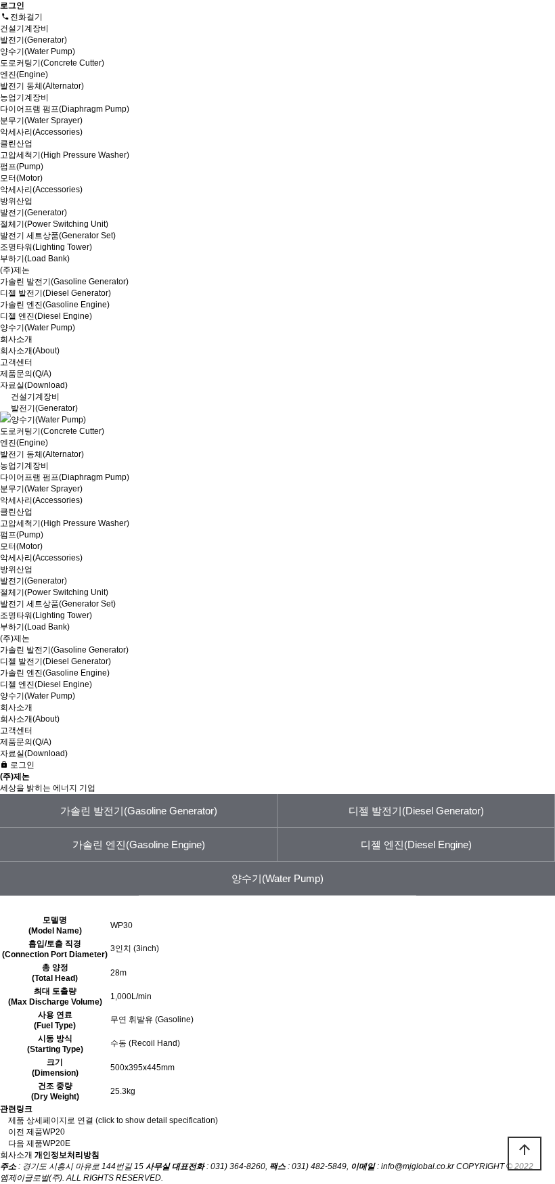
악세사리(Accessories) (41, 132)
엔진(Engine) (24, 74)
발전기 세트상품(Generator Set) (58, 235)
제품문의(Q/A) (25, 373)
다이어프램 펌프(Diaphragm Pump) (64, 109)
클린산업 (17, 143)
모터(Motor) (21, 178)
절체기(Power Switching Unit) (54, 224)
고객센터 (17, 362)
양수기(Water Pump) (37, 51)
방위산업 (17, 201)
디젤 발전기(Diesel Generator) (55, 293)
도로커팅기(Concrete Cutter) (52, 63)
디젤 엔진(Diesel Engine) (46, 316)
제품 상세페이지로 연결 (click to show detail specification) (113, 1120)
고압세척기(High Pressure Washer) (64, 155)
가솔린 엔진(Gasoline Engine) (55, 304)
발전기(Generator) (33, 40)
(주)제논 (16, 270)
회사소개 (17, 339)
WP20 (54, 1132)
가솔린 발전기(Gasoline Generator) (64, 281)
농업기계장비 (25, 97)
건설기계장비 (25, 28)
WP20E (56, 1143)
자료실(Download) (34, 385)
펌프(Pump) (21, 166)
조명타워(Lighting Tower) (46, 247)
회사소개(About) (30, 350)
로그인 (21, 765)
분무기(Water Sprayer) (41, 120)
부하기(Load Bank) (35, 258)
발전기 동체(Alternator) (42, 86)
